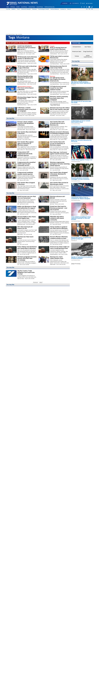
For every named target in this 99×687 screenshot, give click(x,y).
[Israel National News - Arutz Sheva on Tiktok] (92, 7)
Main (7, 7)
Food (18, 9)
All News (12, 7)
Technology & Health (43, 9)
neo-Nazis (87, 47)
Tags (16, 34)
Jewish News (40, 7)
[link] (82, 83)
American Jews (76, 51)
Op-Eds (8, 9)
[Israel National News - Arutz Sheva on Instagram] (86, 7)
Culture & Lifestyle (26, 9)
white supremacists (88, 56)
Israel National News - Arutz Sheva (18, 4)
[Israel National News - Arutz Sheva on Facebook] (84, 7)
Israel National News (10, 34)
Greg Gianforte (87, 51)
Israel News (24, 7)
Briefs (18, 7)
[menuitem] (7, 7)
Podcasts (34, 9)
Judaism (13, 9)
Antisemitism (77, 47)
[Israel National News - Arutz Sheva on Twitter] (81, 7)
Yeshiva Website (54, 9)
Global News (32, 7)
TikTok (77, 56)
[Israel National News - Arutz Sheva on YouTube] (89, 7)
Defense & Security (49, 7)
